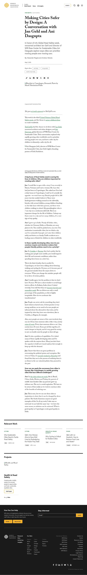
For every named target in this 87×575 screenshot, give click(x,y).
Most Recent (27, 6)
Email (40, 515)
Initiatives (20, 540)
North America (29, 552)
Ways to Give (18, 521)
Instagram (56, 565)
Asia (28, 543)
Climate (36, 543)
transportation (45, 68)
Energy (35, 546)
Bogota (40, 251)
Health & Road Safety (30, 71)
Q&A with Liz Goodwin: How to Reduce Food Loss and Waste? (72, 438)
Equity (44, 543)
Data (19, 538)
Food (68, 431)
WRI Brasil (64, 540)
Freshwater (37, 552)
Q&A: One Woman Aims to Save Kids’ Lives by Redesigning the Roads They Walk (32, 438)
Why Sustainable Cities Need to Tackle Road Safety (11, 437)
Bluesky (65, 565)
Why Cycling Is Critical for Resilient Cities (53, 437)
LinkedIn (59, 565)
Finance (44, 546)
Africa (28, 541)
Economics (45, 541)
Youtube (71, 565)
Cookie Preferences (78, 559)
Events (81, 538)
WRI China (64, 542)
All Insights (40, 6)
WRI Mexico (64, 550)
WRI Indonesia (63, 548)
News (34, 6)
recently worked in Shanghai (47, 356)
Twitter (68, 565)
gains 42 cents (29, 324)
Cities (6, 431)
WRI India (64, 546)
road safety (36, 68)
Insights (26, 4)
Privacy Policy (79, 550)
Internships (80, 548)
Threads (62, 565)
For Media (80, 542)
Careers (81, 546)
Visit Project (9, 491)
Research (20, 536)
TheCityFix (29, 127)
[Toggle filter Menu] (78, 5)
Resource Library (78, 540)
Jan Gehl (58, 127)
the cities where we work (38, 376)
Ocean (35, 554)
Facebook (53, 565)
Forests (36, 550)
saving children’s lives (53, 120)
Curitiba (33, 251)
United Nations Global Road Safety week (42, 119)
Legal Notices (79, 553)
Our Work (29, 536)
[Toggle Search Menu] (74, 5)
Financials (80, 544)
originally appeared (37, 111)
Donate (67, 5)
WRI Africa (64, 538)
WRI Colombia (63, 544)
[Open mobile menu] (82, 5)
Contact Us (80, 536)
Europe (29, 546)
